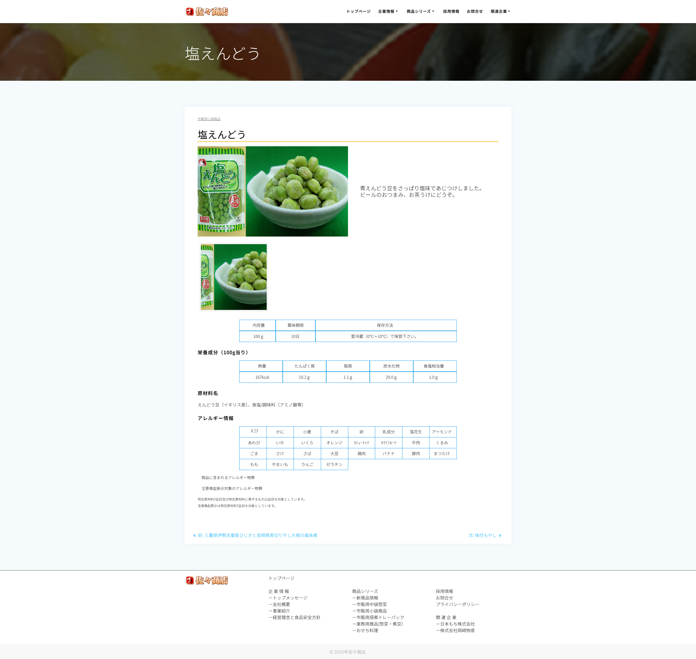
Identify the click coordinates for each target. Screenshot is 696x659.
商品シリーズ (419, 11)
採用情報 (451, 11)
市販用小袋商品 (209, 118)
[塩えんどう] (234, 277)
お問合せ (475, 11)
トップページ (358, 11)
